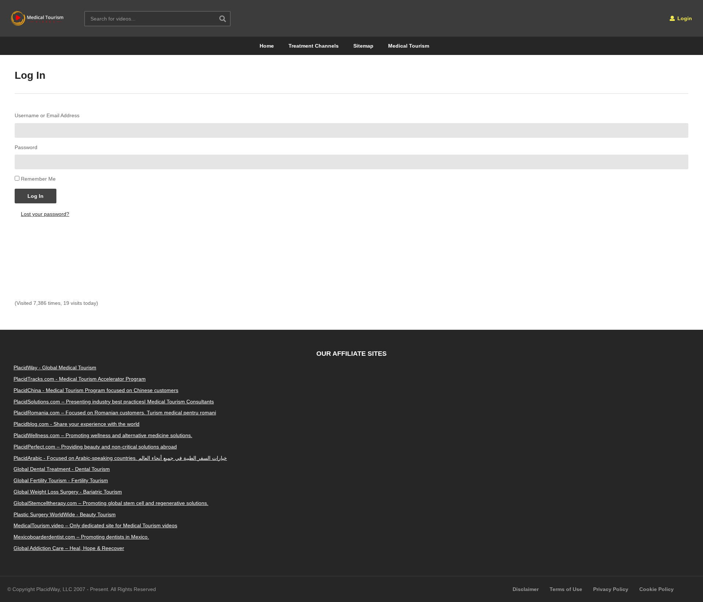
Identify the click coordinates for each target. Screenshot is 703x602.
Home (267, 46)
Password (26, 147)
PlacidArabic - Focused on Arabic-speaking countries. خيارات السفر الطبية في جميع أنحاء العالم (120, 458)
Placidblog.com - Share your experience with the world (77, 424)
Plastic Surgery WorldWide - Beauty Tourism (65, 514)
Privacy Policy (610, 589)
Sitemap (363, 46)
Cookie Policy (656, 589)
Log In (35, 196)
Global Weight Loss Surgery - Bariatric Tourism (68, 492)
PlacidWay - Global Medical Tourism (55, 367)
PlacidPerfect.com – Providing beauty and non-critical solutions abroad (95, 447)
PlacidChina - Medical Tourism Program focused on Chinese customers (96, 390)
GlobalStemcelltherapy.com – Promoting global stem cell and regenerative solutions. (111, 503)
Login (684, 18)
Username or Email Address (47, 115)
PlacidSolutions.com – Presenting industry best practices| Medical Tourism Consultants (114, 402)
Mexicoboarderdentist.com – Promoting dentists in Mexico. (81, 537)
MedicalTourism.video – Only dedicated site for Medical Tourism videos (95, 525)
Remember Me (38, 179)
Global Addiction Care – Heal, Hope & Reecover (69, 548)
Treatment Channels (314, 46)
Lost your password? (45, 214)
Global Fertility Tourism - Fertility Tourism (61, 480)
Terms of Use (566, 589)
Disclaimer (526, 589)
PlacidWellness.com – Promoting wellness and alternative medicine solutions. (103, 435)
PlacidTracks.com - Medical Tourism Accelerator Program (80, 379)
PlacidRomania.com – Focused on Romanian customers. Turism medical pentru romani (115, 413)
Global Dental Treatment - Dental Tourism (62, 469)
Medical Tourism (408, 46)
